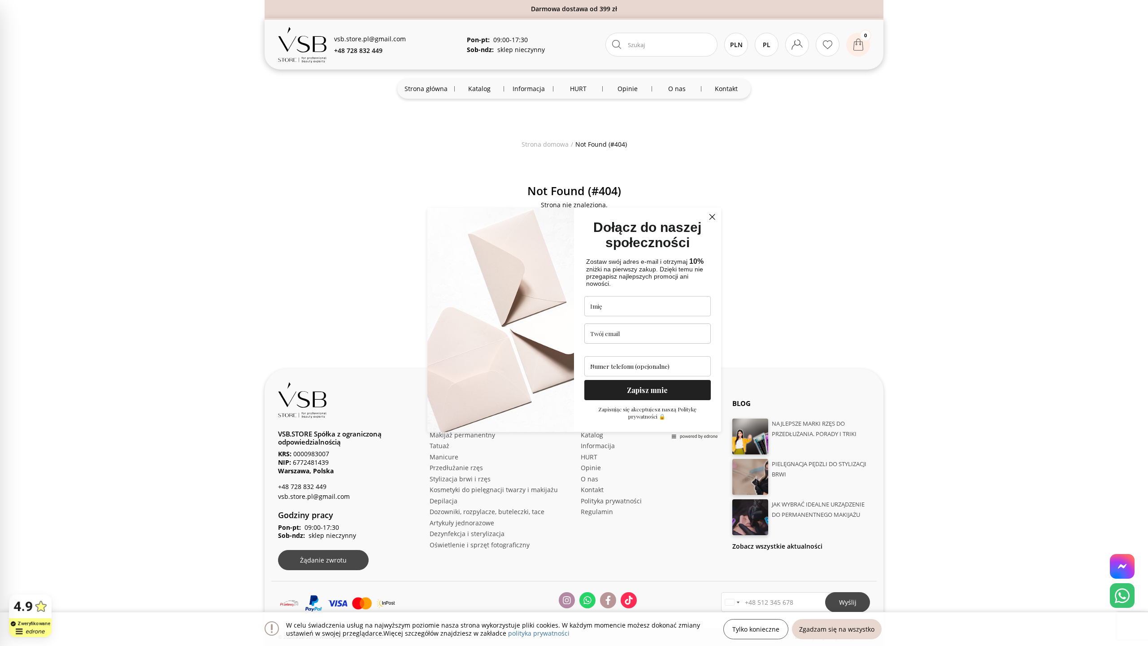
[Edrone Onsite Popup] (574, 323)
